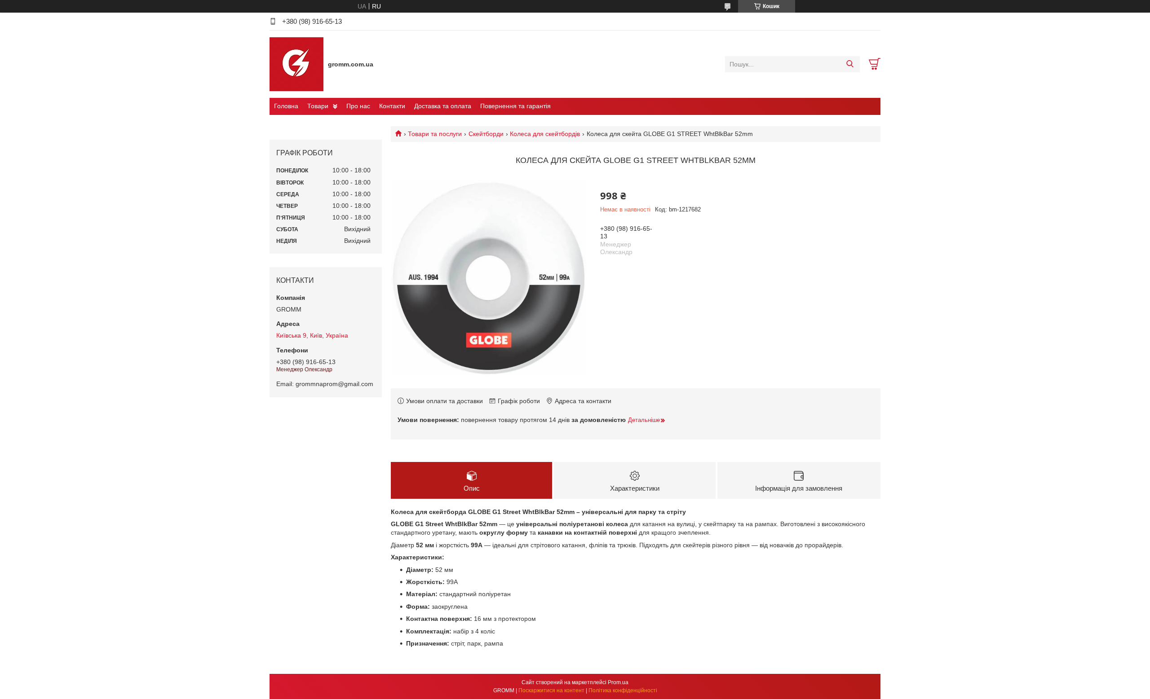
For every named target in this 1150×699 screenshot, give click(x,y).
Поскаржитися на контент (551, 690)
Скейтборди (486, 133)
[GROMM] (296, 63)
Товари (317, 106)
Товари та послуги (435, 133)
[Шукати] (850, 64)
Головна (286, 106)
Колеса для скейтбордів (545, 133)
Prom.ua (618, 682)
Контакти (392, 106)
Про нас (358, 106)
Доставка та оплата (442, 106)
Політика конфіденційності (622, 690)
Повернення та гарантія (515, 106)
